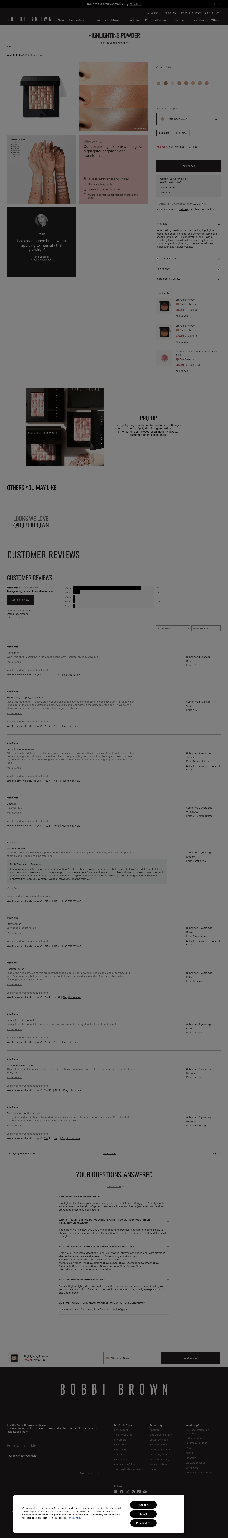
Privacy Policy (74, 1518)
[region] (98, 1514)
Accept (143, 1504)
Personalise (143, 1523)
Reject (143, 1514)
